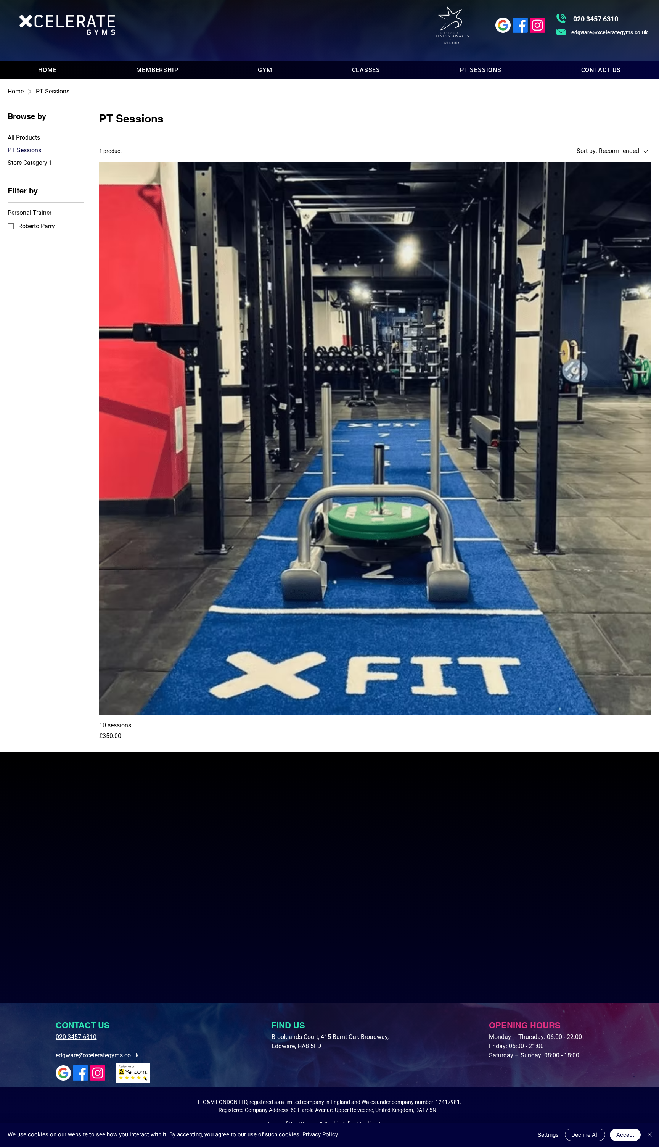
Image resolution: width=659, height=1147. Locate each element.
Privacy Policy (320, 1134)
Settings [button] (548, 1134)
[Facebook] (520, 25)
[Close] (649, 1135)
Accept (625, 1134)
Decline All (585, 1134)
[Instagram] (537, 25)
